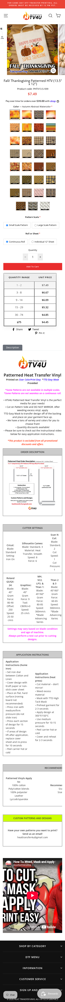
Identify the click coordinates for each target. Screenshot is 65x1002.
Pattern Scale (32, 217)
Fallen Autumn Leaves (15, 167)
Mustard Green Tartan (27, 180)
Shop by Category (32, 946)
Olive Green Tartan (27, 193)
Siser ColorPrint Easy (30, 379)
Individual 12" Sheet (44, 241)
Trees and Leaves (33, 206)
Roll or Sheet (32, 233)
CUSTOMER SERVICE (32, 979)
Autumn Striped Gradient (51, 127)
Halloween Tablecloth (39, 167)
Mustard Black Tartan (51, 167)
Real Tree (51, 193)
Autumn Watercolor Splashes (15, 141)
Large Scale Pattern (47, 225)
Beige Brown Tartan (39, 141)
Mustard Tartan (15, 193)
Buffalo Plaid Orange (51, 154)
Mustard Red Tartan (51, 180)
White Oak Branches (45, 206)
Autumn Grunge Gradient (51, 115)
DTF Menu (33, 957)
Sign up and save (32, 990)
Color (32, 106)
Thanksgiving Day (21, 206)
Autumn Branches (39, 115)
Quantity (32, 250)
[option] (32, 4)
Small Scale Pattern (18, 225)
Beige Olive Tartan (15, 154)
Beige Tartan (27, 154)
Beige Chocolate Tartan (51, 141)
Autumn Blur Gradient (27, 115)
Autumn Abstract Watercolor (15, 115)
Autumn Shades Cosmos (39, 127)
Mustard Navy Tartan (39, 180)
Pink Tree (39, 193)
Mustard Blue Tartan (15, 180)
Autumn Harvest (15, 127)
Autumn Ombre (27, 127)
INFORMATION (32, 968)
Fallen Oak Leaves (27, 167)
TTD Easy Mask (51, 379)
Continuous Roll (17, 241)
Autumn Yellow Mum (27, 141)
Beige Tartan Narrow (39, 154)
